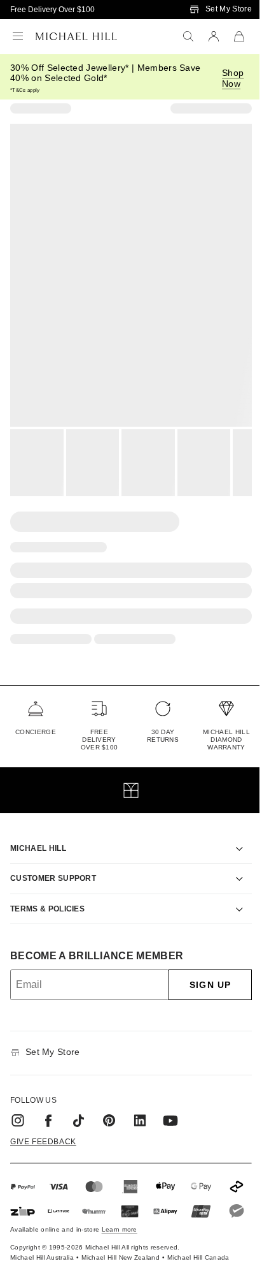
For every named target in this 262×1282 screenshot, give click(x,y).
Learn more (119, 1237)
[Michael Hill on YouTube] (170, 1106)
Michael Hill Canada (198, 1265)
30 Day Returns (163, 735)
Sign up (200, 970)
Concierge (35, 731)
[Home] (76, 36)
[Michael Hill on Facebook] (48, 1106)
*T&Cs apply (25, 90)
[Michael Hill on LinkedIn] (140, 1106)
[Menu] (17, 36)
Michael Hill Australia (42, 1265)
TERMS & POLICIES (47, 894)
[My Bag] (239, 36)
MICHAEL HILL (38, 833)
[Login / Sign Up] (213, 36)
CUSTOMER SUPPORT (53, 863)
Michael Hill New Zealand (120, 1265)
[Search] (188, 36)
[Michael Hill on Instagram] (17, 1106)
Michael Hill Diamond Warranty (226, 739)
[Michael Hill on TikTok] (78, 1106)
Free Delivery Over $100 (52, 9)
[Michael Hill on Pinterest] (109, 1106)
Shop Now (233, 78)
